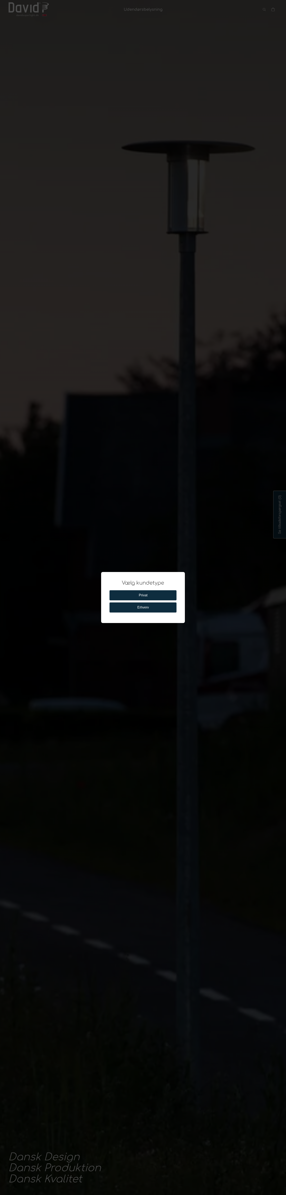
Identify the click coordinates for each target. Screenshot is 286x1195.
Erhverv (143, 607)
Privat (143, 595)
